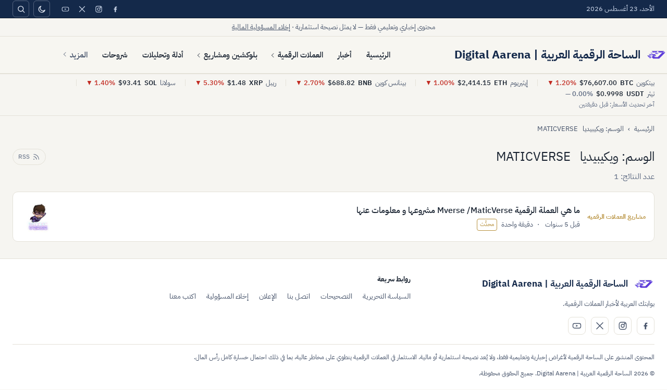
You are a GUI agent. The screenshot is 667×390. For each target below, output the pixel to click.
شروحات (115, 55)
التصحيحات (336, 296)
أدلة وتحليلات (162, 55)
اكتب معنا (182, 296)
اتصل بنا (298, 296)
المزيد (79, 55)
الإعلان (268, 296)
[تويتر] (82, 9)
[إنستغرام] (98, 9)
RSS (24, 156)
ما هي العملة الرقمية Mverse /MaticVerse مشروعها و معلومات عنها (468, 210)
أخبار (345, 55)
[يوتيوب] (65, 9)
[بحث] (21, 9)
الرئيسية (378, 55)
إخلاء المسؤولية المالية (261, 27)
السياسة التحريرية (387, 296)
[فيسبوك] (115, 9)
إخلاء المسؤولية (227, 296)
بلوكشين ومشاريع (230, 55)
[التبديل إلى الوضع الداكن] (41, 9)
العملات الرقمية (300, 55)
